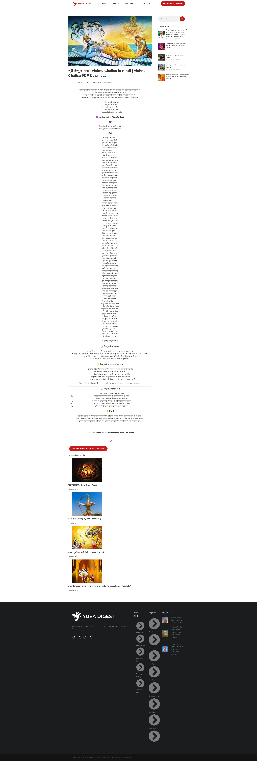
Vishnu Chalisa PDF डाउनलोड (111, 112)
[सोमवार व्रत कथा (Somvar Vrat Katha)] (161, 57)
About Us (115, 3)
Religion (96, 82)
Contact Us (145, 3)
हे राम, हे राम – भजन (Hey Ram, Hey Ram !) (84, 519)
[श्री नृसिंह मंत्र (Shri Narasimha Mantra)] (161, 67)
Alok (72, 82)
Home (104, 3)
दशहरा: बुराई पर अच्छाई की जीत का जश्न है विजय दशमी (86, 552)
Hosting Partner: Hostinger (121, 757)
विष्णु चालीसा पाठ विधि (111, 110)
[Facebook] (74, 637)
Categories (128, 3)
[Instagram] (85, 637)
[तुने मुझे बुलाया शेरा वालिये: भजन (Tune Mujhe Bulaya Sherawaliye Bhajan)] (161, 46)
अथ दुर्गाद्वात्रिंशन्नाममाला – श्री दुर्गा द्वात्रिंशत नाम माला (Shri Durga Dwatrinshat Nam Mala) (177, 77)
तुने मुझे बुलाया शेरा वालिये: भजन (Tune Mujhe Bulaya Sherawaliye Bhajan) (176, 45)
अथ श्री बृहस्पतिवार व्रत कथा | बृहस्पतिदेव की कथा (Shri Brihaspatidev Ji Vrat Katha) (99, 586)
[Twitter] (80, 637)
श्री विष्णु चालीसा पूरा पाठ (111, 102)
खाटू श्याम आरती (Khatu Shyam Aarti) (82, 485)
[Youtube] (91, 637)
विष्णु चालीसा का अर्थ (111, 104)
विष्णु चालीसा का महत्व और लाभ (111, 107)
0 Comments (108, 82)
